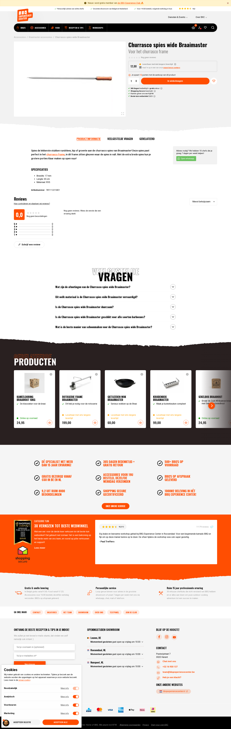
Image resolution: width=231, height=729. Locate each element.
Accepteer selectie (22, 722)
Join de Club (131, 612)
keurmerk (142, 91)
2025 (142, 96)
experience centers (171, 68)
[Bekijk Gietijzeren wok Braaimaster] (125, 399)
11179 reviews (202, 527)
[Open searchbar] (213, 28)
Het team (67, 612)
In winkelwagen (175, 81)
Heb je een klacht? (172, 677)
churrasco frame (55, 154)
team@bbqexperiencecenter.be (179, 672)
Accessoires (20, 37)
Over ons (99, 612)
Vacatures (52, 612)
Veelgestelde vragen (120, 139)
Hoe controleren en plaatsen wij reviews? (32, 203)
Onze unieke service (115, 506)
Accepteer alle (61, 722)
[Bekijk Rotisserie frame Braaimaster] (79, 399)
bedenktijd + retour (145, 88)
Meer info (65, 688)
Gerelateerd (147, 139)
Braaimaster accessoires (40, 37)
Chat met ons (169, 661)
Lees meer (39, 548)
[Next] (211, 405)
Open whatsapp (187, 158)
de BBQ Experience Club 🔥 (131, 3)
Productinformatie (89, 139)
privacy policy (24, 680)
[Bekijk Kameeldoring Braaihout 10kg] (34, 399)
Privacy (146, 725)
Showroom (83, 612)
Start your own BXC (159, 725)
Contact (37, 612)
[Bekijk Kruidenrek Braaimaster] (170, 399)
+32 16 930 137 (170, 667)
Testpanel (114, 612)
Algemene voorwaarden (130, 725)
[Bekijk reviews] (187, 8)
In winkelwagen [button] (49, 422)
